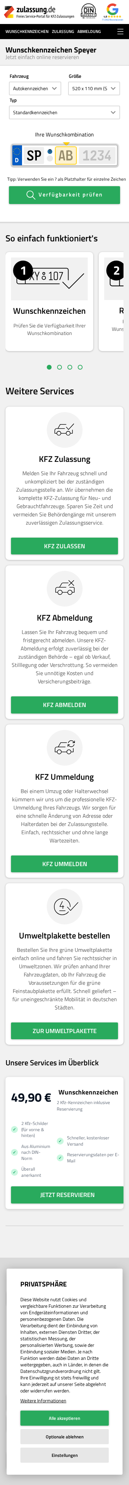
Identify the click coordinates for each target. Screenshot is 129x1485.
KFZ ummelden (64, 864)
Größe (75, 76)
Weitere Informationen (43, 1400)
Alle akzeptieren (64, 1418)
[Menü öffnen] (120, 31)
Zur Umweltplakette (65, 1030)
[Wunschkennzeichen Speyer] (39, 12)
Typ (13, 100)
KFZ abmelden (64, 704)
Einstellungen (65, 1455)
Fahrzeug (19, 76)
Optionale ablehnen (65, 1436)
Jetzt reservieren (67, 1194)
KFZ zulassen (64, 546)
